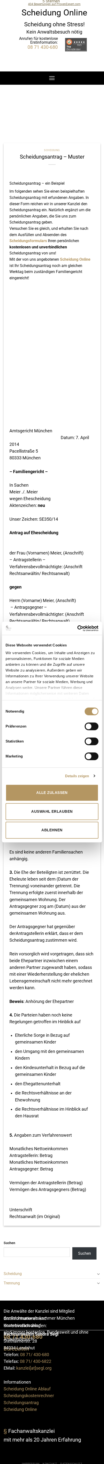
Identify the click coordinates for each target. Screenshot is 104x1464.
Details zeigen (77, 776)
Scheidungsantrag (21, 1402)
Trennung (12, 1283)
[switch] (91, 726)
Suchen (9, 1243)
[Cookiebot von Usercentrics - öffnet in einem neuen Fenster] (77, 628)
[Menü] (52, 78)
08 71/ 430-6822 (35, 1361)
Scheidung (52, 150)
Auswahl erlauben (52, 811)
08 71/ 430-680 (34, 1354)
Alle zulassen (52, 793)
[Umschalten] (98, 1274)
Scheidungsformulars (28, 240)
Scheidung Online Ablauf (27, 1389)
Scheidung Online (75, 259)
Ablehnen (52, 830)
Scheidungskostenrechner (29, 1395)
